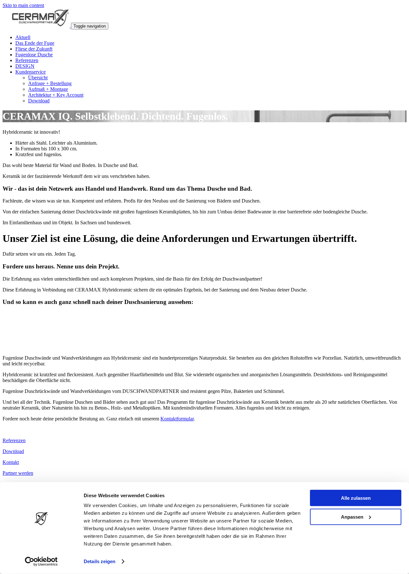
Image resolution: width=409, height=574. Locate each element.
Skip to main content (23, 5)
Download (39, 100)
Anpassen (352, 516)
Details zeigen (99, 561)
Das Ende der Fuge (34, 43)
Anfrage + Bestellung (50, 83)
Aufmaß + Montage (48, 89)
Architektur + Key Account (55, 95)
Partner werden (18, 473)
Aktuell (22, 37)
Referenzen (26, 60)
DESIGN (25, 66)
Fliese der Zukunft (33, 49)
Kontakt (11, 462)
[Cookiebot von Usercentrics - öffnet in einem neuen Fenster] (41, 561)
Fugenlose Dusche (34, 54)
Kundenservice (30, 72)
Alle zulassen (356, 498)
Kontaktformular (177, 418)
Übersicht (38, 77)
